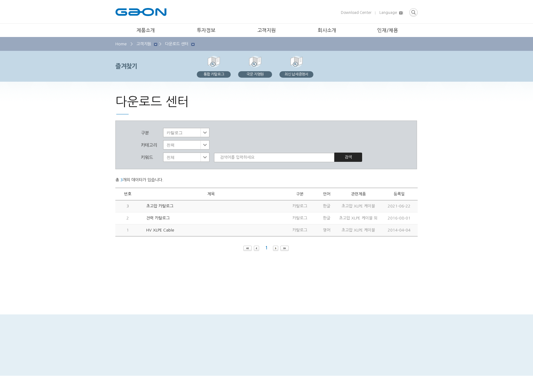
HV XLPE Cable (160, 230)
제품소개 (145, 30)
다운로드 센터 (176, 44)
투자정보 (206, 30)
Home (121, 44)
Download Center (356, 12)
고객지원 (266, 30)
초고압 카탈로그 (159, 206)
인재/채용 (387, 30)
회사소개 (327, 30)
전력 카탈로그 (158, 218)
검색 (348, 157)
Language (388, 12)
